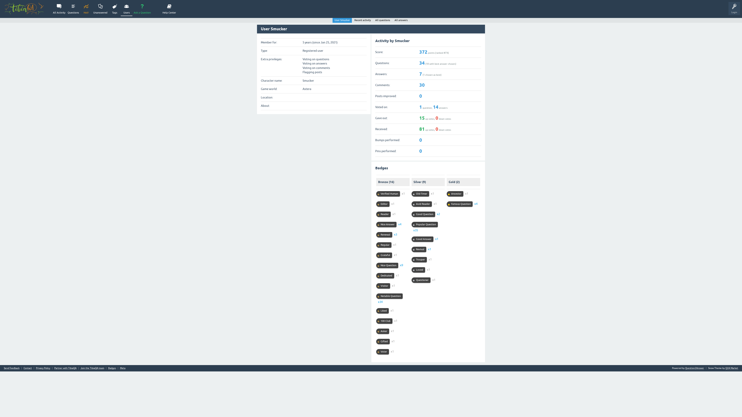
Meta (122, 368)
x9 (401, 265)
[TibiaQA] (24, 8)
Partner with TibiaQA (65, 368)
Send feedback (12, 368)
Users (126, 12)
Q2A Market (731, 368)
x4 (399, 224)
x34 (380, 301)
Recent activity (362, 20)
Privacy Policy (43, 368)
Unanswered (100, 12)
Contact (28, 368)
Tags (114, 12)
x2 (438, 214)
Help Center (169, 12)
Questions (73, 12)
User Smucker (342, 20)
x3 (395, 234)
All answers (401, 20)
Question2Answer (694, 368)
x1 (403, 193)
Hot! (86, 12)
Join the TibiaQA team (92, 368)
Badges (112, 368)
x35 (415, 230)
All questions (382, 20)
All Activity (59, 12)
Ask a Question (142, 12)
